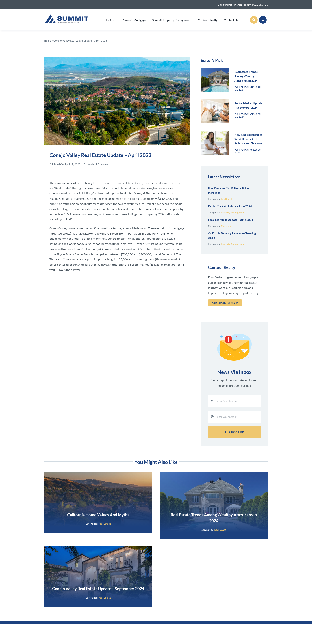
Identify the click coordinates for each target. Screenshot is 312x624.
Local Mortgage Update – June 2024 (230, 219)
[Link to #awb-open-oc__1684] (263, 20)
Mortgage (226, 226)
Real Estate (227, 199)
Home (47, 40)
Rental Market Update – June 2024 (230, 206)
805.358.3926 (260, 4)
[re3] (117, 58)
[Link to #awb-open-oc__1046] (254, 20)
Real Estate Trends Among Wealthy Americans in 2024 (246, 76)
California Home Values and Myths (98, 514)
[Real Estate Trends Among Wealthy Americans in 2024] (215, 70)
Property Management (233, 212)
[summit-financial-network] (68, 14)
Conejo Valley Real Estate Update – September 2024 (98, 588)
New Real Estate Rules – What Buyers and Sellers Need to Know (249, 139)
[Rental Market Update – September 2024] (215, 101)
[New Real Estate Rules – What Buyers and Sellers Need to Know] (215, 133)
